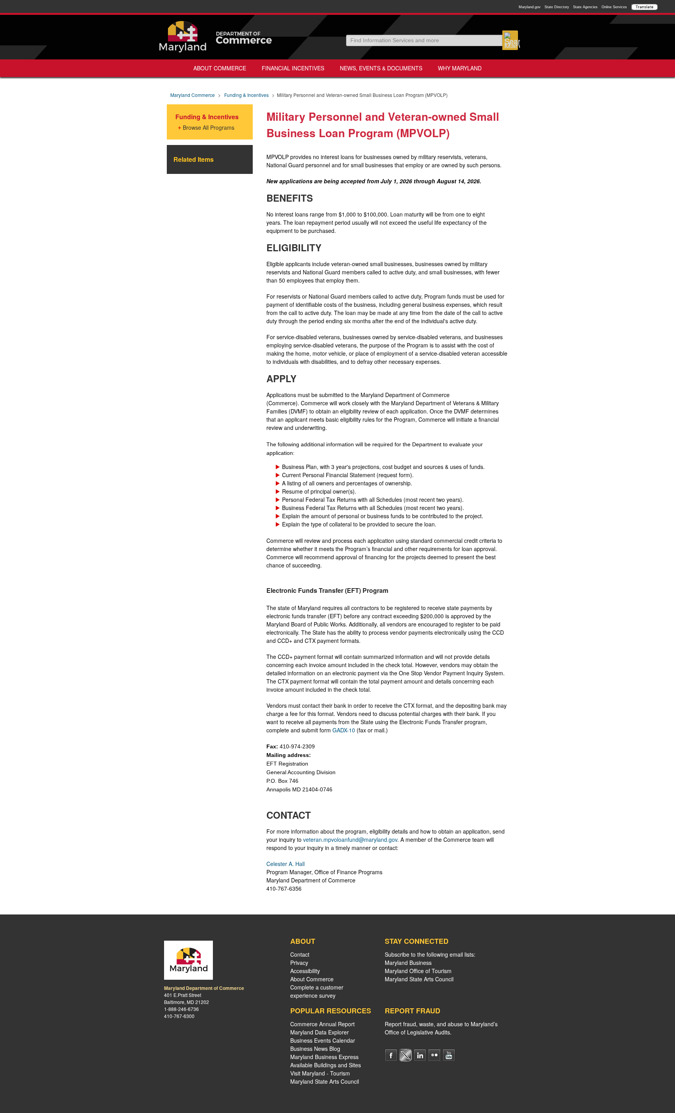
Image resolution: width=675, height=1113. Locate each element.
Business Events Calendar (322, 1040)
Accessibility (305, 971)
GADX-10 (343, 730)
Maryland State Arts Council (324, 1081)
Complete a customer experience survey (316, 991)
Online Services (614, 7)
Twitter (405, 1055)
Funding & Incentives (246, 94)
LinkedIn (420, 1055)
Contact (299, 954)
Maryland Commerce (192, 94)
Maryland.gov (530, 7)
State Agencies (585, 7)
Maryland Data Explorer (319, 1032)
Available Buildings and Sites (325, 1065)
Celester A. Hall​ (285, 864)
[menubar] (337, 68)
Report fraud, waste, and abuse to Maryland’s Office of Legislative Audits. (441, 1028)
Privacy (299, 962)
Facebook (391, 1055)
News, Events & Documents (381, 68)
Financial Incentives (293, 68)
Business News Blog (315, 1048)
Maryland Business (408, 962)
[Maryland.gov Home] (182, 37)
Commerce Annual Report (322, 1024)
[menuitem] (220, 68)
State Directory (557, 7)
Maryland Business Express (324, 1057)
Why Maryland (460, 68)
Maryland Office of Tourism (418, 971)
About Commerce (219, 68)
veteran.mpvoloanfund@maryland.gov (350, 839)
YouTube (449, 1055)
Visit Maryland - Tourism (320, 1073)
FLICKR (434, 1055)
